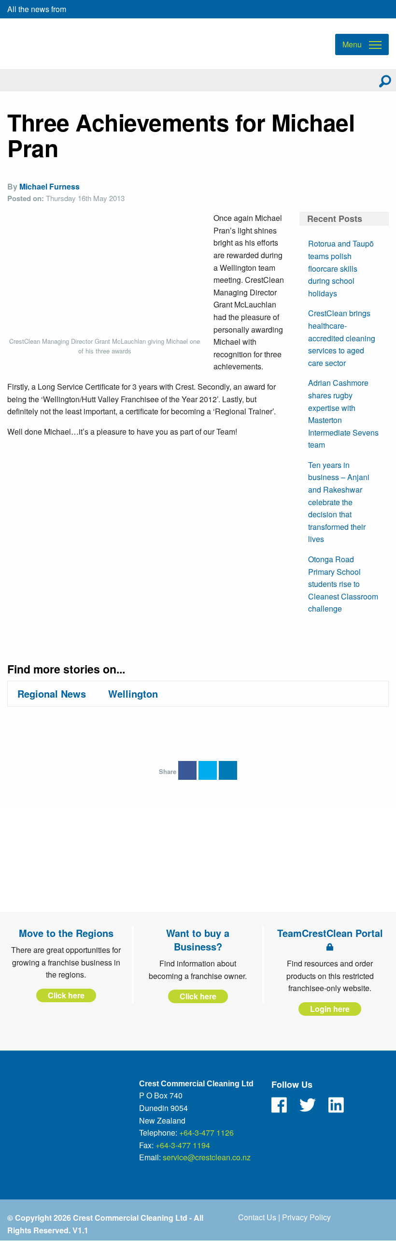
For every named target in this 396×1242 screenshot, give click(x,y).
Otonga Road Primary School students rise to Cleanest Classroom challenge (343, 584)
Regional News (51, 694)
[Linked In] (336, 1105)
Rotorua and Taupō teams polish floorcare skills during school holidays (341, 268)
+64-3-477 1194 (183, 1145)
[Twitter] (307, 1105)
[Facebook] (279, 1105)
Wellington (133, 694)
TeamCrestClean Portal (330, 933)
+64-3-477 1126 (206, 1132)
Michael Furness (49, 186)
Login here (330, 1008)
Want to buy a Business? (197, 939)
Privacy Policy (306, 1217)
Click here (66, 995)
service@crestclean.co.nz (207, 1157)
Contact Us (257, 1217)
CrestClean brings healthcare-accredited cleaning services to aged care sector (341, 337)
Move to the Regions (66, 933)
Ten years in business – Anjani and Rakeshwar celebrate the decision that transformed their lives (338, 502)
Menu (352, 44)
